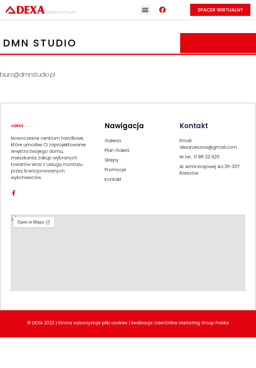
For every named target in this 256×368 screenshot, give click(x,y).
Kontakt (113, 179)
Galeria (113, 141)
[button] (145, 10)
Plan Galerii (117, 150)
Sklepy (112, 160)
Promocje (115, 170)
